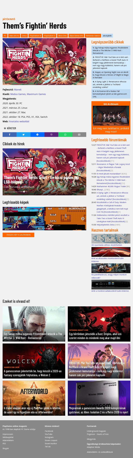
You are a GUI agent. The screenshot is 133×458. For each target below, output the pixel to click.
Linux (24, 35)
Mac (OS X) (14, 35)
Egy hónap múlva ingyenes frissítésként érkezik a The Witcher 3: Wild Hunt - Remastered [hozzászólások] (113, 180)
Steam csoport (51, 440)
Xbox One (62, 35)
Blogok (6, 448)
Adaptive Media (93, 447)
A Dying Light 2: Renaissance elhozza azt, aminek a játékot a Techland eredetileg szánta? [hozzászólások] (112, 195)
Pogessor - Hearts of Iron (98, 434)
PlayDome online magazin (15, 426)
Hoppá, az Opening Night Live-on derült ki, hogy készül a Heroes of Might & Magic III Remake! (111, 75)
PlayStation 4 (35, 35)
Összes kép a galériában (18, 235)
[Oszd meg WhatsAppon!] (65, 134)
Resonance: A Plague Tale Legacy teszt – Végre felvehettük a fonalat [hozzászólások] (113, 167)
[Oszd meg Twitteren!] (23, 134)
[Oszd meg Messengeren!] (37, 134)
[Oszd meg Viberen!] (51, 134)
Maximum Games (36, 94)
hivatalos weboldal (19, 121)
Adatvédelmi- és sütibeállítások (100, 452)
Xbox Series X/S (76, 35)
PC (5, 35)
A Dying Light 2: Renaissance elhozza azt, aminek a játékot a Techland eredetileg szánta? (109, 84)
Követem (11, 128)
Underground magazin (96, 431)
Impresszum (8, 434)
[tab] (39, 228)
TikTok (48, 446)
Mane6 (17, 89)
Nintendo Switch (93, 35)
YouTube (48, 434)
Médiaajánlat (8, 437)
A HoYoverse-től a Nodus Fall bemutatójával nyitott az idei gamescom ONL (110, 94)
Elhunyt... (100, 189)
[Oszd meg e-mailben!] (79, 134)
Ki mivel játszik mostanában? (109, 173)
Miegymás (91, 439)
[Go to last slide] (6, 218)
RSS (4, 443)
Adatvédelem (8, 440)
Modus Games (18, 94)
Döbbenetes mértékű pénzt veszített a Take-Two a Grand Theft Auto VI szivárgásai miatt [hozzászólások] (113, 218)
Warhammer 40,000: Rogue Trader (111, 186)
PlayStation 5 (49, 35)
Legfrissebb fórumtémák (109, 139)
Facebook (49, 431)
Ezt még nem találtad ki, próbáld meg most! (111, 130)
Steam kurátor (51, 443)
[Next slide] (83, 218)
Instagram (49, 437)
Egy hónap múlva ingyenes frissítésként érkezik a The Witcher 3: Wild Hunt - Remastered (110, 50)
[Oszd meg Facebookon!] (9, 134)
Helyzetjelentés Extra (105, 224)
